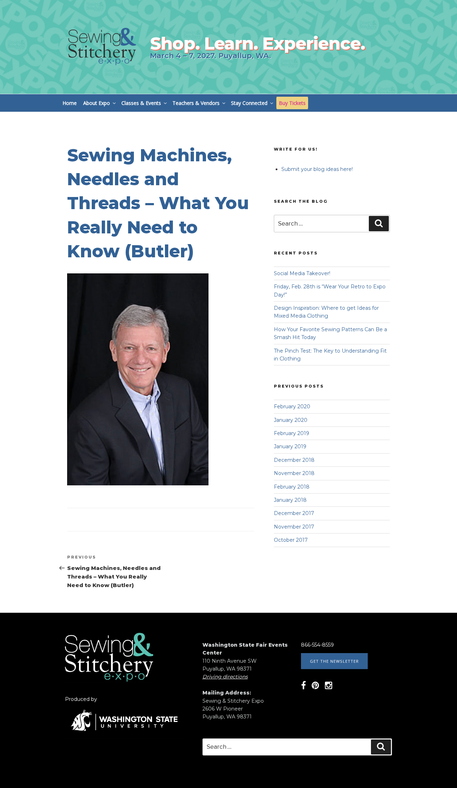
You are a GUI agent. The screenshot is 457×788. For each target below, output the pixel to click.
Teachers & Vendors (196, 103)
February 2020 (292, 406)
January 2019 (290, 446)
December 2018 (294, 460)
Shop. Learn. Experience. (257, 43)
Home (69, 103)
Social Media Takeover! (302, 273)
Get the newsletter (334, 661)
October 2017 (291, 540)
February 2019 (291, 433)
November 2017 (294, 527)
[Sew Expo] (109, 680)
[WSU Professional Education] (124, 735)
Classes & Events (141, 103)
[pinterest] (315, 686)
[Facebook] (303, 686)
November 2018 (294, 473)
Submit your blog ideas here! (317, 169)
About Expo (96, 103)
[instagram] (328, 686)
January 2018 (290, 500)
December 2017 (294, 513)
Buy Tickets (292, 103)
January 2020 (290, 420)
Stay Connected (249, 103)
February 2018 (292, 487)
